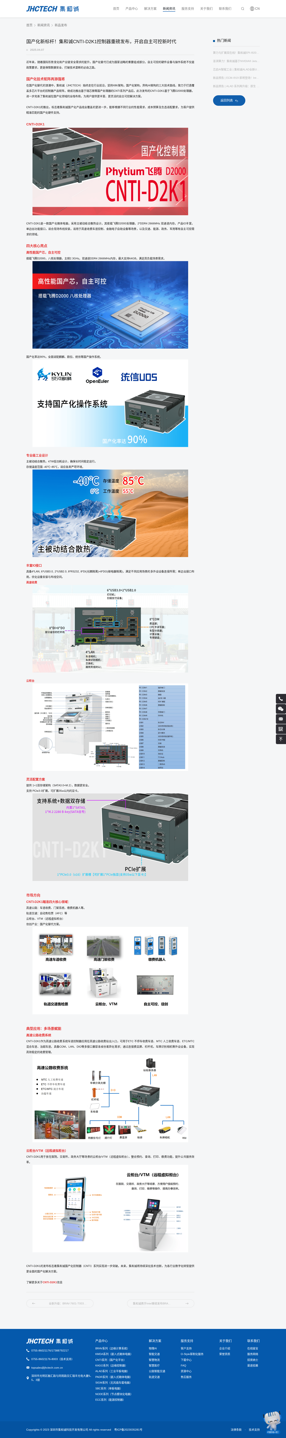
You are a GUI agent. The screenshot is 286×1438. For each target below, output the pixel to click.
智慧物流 (154, 1359)
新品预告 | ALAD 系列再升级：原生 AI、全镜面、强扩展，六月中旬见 (236, 86)
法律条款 (236, 1429)
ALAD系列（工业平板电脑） (112, 1371)
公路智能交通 (157, 1371)
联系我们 (225, 8)
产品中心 (131, 8)
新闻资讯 (169, 8)
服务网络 (252, 1354)
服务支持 (188, 8)
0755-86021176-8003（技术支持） (52, 1359)
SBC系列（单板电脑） (109, 1388)
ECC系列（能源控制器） (110, 1399)
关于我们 (206, 8)
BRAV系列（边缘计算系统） (112, 1348)
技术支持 (254, 1429)
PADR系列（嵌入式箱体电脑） (113, 1377)
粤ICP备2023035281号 (128, 1429)
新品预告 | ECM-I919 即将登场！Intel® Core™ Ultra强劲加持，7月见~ (236, 77)
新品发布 (61, 25)
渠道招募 (252, 1365)
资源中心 (186, 1371)
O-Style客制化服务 (192, 1354)
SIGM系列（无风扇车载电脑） (113, 1382)
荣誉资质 (224, 1354)
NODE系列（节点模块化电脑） (114, 1394)
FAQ (183, 1365)
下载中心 (186, 1359)
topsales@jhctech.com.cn (47, 1367)
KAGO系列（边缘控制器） (111, 1365)
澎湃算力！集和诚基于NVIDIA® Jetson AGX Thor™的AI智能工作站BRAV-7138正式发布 (236, 61)
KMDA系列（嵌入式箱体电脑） (114, 1354)
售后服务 (186, 1377)
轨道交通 (154, 1377)
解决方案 (150, 8)
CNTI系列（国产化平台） (110, 1359)
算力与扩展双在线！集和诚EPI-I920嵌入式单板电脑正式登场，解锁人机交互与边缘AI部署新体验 (236, 52)
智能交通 (154, 1354)
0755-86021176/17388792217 (50, 1350)
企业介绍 (224, 1348)
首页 (116, 8)
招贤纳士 (252, 1359)
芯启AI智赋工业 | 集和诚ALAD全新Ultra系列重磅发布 (236, 69)
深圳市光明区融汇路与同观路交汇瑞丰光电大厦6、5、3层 (62, 1377)
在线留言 (252, 1348)
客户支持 (186, 1348)
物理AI (153, 1348)
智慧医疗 (154, 1365)
